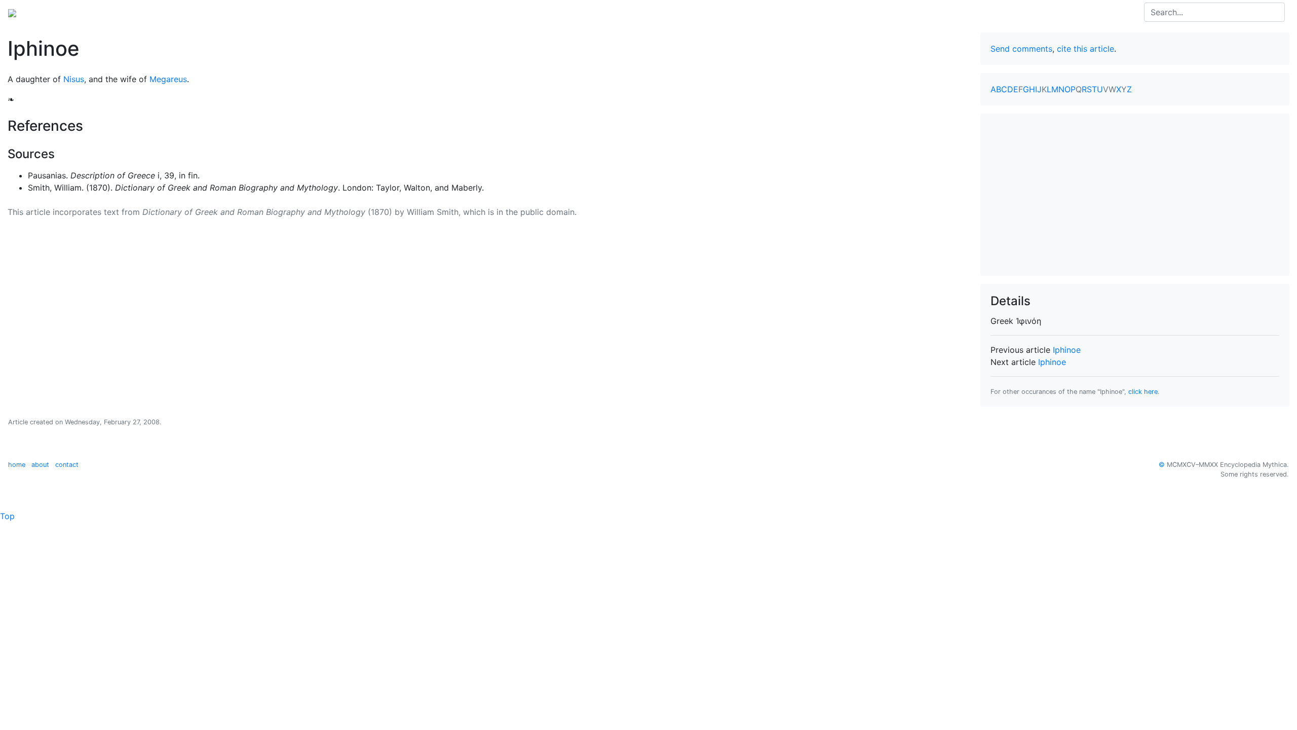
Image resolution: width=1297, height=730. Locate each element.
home (16, 464)
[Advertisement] (1134, 195)
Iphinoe (1067, 350)
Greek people (139, 12)
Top (7, 516)
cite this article (1085, 49)
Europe (91, 12)
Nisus (73, 79)
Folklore (188, 12)
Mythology (48, 12)
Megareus (168, 79)
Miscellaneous (238, 12)
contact (67, 464)
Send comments (1021, 49)
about (40, 464)
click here (1143, 391)
